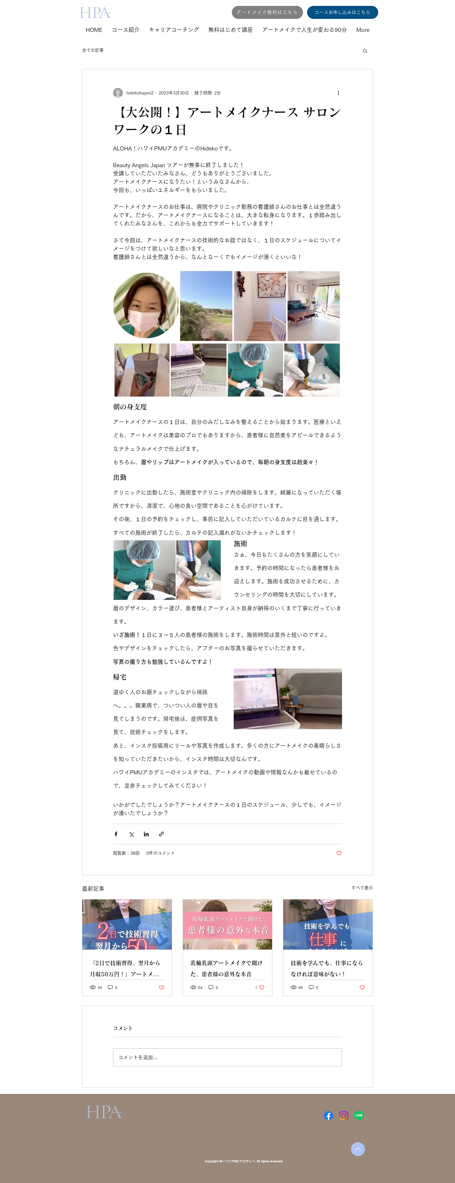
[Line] (359, 1116)
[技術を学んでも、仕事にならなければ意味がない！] (328, 924)
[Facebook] (329, 1116)
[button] (365, 50)
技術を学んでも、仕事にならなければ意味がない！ (327, 968)
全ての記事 (93, 50)
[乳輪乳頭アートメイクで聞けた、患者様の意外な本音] (227, 924)
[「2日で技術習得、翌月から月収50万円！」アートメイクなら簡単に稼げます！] (127, 924)
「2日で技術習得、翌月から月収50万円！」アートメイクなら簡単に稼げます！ (127, 970)
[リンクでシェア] (161, 834)
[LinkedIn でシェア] (146, 834)
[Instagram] (344, 1116)
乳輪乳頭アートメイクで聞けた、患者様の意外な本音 (226, 968)
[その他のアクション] (338, 93)
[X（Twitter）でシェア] (131, 834)
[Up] (358, 1149)
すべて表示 (362, 888)
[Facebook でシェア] (116, 834)
